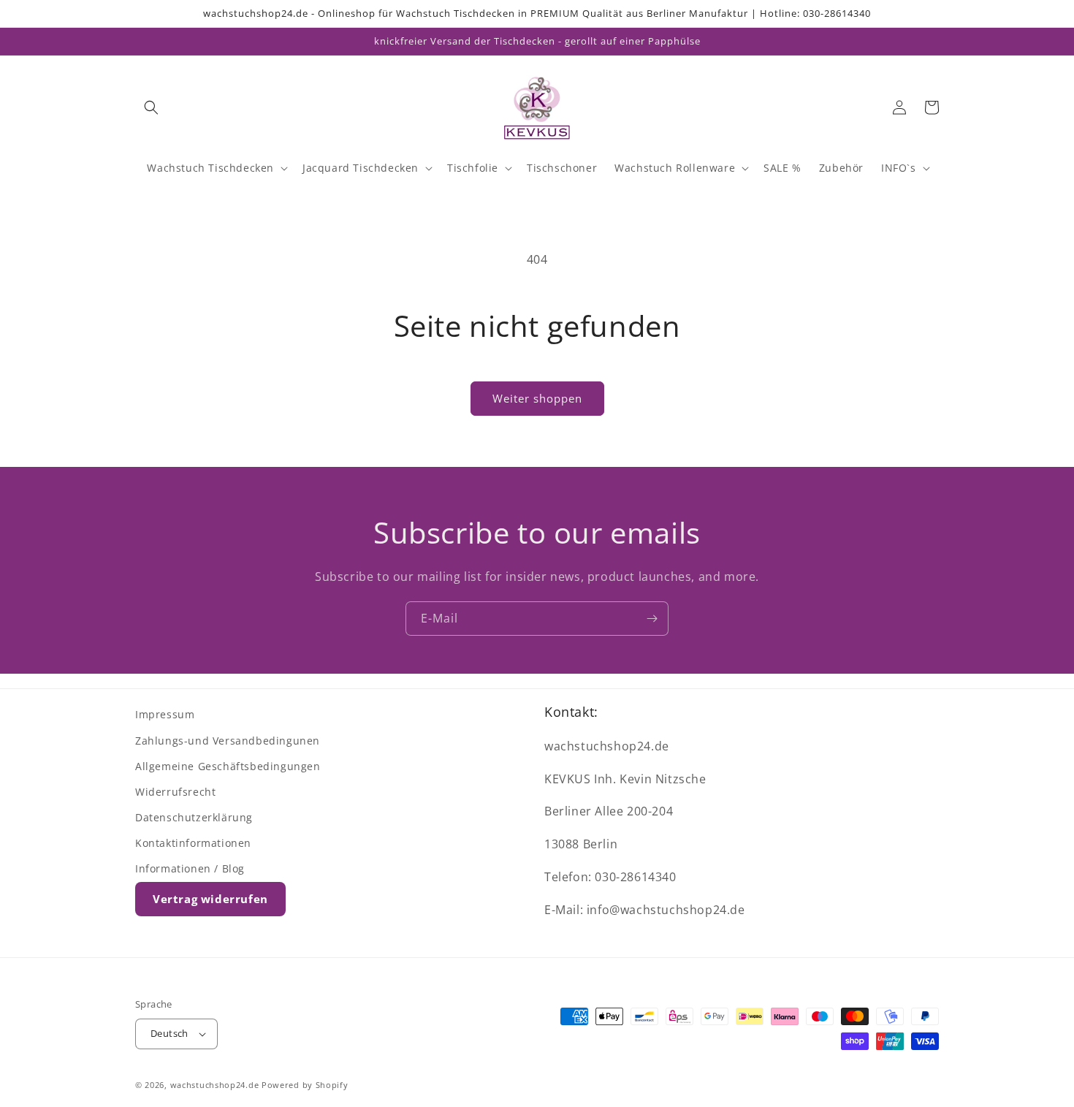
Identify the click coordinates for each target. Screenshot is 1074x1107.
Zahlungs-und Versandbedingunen (227, 740)
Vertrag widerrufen (210, 898)
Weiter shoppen (537, 398)
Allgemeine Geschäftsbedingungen (228, 766)
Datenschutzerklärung (194, 817)
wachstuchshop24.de (214, 1084)
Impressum (164, 714)
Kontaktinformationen (193, 843)
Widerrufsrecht (175, 792)
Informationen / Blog (190, 868)
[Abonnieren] (652, 618)
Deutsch (169, 1033)
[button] (151, 107)
